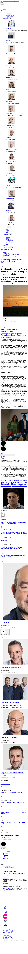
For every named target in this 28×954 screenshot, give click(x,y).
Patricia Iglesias (4, 327)
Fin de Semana (9, 101)
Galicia (2, 262)
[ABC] (2, 2)
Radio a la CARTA (10, 15)
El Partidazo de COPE (10, 53)
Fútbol (7, 229)
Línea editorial (9, 242)
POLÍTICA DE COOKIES (8, 931)
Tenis (7, 231)
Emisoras (10, 1)
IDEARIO (5, 878)
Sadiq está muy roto (5, 540)
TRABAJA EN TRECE (8, 938)
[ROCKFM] (4, 897)
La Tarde (7, 89)
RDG (25, 353)
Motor (7, 232)
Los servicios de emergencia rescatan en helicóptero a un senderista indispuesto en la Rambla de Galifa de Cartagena (14, 533)
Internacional (8, 239)
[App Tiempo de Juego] (5, 913)
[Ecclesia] (7, 249)
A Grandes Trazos (9, 222)
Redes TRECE (6, 935)
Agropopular (8, 137)
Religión (14, 1)
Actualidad (5, 234)
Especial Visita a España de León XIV (11, 254)
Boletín (4, 252)
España (7, 235)
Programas (3, 1)
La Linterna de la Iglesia (11, 161)
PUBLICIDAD (6, 883)
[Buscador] (1, 10)
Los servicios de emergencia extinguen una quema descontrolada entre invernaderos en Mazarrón (11, 548)
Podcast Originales (9, 16)
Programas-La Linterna (9, 737)
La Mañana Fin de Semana (11, 149)
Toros (7, 244)
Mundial (17, 1)
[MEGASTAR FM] (4, 900)
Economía (8, 237)
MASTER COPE (6, 888)
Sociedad (8, 238)
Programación (6, 253)
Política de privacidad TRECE (9, 934)
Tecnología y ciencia (10, 241)
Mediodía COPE (9, 77)
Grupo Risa (8, 185)
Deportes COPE (9, 113)
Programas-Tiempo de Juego (10, 702)
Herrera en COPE (9, 28)
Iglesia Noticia (9, 173)
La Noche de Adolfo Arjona (11, 198)
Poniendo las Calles (10, 125)
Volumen (4, 455)
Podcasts (5, 14)
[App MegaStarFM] (5, 927)
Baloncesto (8, 230)
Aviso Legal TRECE (7, 932)
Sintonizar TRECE (7, 936)
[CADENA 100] (4, 895)
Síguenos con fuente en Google (9, 256)
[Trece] (3, 249)
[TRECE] (5, 901)
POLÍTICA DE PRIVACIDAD (9, 930)
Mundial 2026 (6, 255)
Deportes (7, 1)
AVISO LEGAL (6, 929)
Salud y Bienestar (9, 240)
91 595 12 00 (7, 866)
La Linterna (8, 65)
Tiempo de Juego (9, 40)
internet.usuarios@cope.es (10, 867)
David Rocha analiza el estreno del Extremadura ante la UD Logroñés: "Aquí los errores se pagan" (14, 523)
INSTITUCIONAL (7, 873)
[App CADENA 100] (5, 918)
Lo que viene (8, 210)
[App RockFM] (5, 922)
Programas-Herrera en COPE (11, 667)
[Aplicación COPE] (5, 909)
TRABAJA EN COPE (8, 937)
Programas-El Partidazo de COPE (12, 773)
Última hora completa (5, 634)
